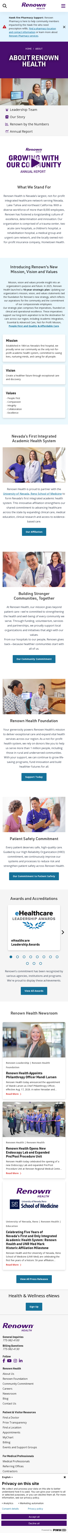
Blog (5, 1398)
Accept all (34, 1516)
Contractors (10, 1471)
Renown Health (15, 1142)
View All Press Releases (34, 1279)
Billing (6, 1442)
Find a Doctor (11, 1417)
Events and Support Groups (20, 1447)
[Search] (5, 6)
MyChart (8, 1437)
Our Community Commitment (34, 659)
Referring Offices (13, 1466)
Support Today (34, 776)
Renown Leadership (17, 1062)
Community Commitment (18, 1383)
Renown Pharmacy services (23, 35)
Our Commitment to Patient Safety (34, 876)
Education (12, 1226)
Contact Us (9, 1403)
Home (28, 48)
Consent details (10, 1508)
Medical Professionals (16, 1461)
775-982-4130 (11, 1349)
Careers (7, 1388)
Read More (34, 1093)
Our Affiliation (34, 531)
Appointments (11, 1432)
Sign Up (34, 1306)
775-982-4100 (11, 1340)
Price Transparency (15, 1422)
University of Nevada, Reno (22, 1221)
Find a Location (12, 1427)
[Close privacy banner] (64, 1477)
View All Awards (34, 990)
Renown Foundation (15, 1379)
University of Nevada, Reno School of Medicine (32, 494)
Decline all (34, 1523)
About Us (8, 1374)
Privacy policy (35, 1508)
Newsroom (9, 1393)
